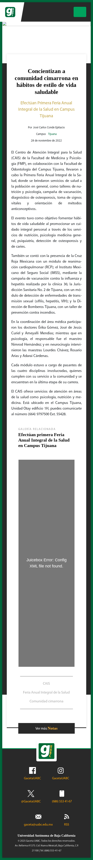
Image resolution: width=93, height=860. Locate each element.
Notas (53, 728)
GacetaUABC (32, 778)
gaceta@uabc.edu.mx (38, 824)
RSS (66, 824)
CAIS (46, 684)
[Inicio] (10, 12)
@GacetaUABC (31, 801)
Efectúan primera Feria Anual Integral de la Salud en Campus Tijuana (44, 440)
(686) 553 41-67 (62, 801)
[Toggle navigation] (80, 12)
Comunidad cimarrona (46, 701)
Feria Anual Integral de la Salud (46, 692)
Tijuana (52, 134)
